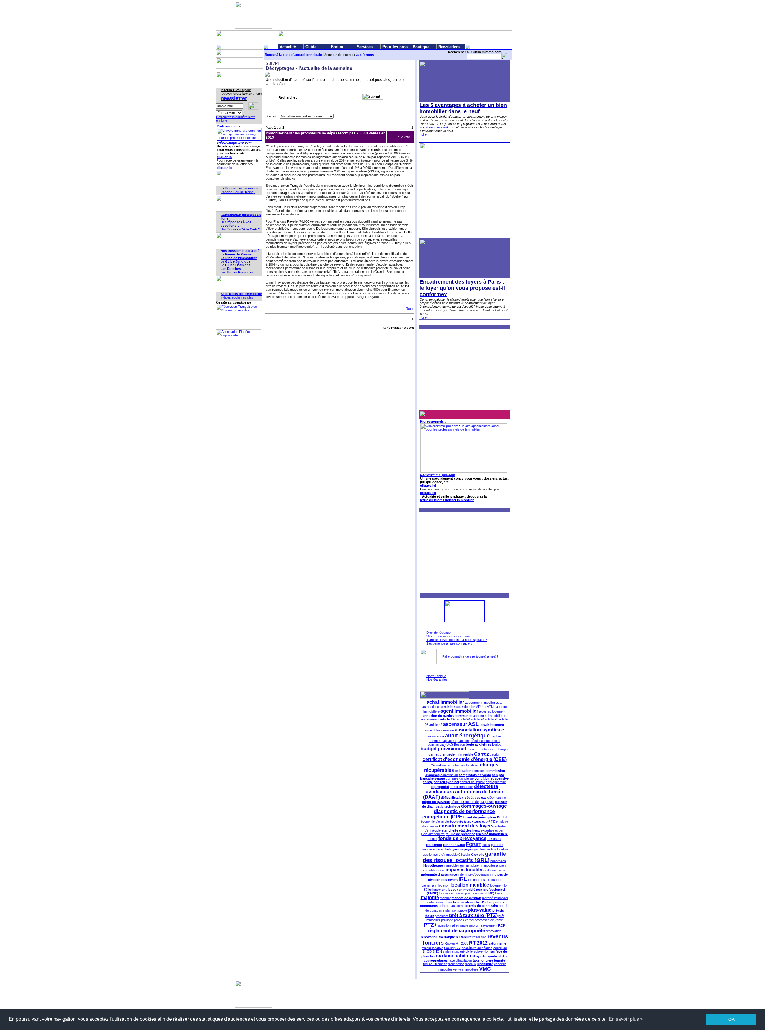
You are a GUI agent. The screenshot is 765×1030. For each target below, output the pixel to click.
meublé (430, 902)
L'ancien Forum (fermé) (238, 192)
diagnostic (487, 802)
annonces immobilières (489, 715)
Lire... (425, 134)
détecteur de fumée (465, 802)
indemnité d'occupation (474, 874)
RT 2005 (462, 943)
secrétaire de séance (477, 948)
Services (365, 47)
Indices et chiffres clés (237, 297)
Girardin (464, 854)
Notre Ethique (436, 676)
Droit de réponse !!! (440, 632)
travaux (470, 964)
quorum (474, 925)
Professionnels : (229, 126)
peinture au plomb (451, 905)
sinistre (448, 951)
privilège (447, 920)
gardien (479, 849)
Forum (337, 47)
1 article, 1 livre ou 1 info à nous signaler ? (456, 640)
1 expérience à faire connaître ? (449, 643)
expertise (487, 830)
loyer (498, 893)
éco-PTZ (488, 821)
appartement (430, 719)
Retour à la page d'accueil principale (293, 54)
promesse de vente (489, 920)
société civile (463, 951)
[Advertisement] (381, 15)
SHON (437, 951)
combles (478, 770)
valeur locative (432, 948)
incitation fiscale (494, 870)
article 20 (463, 719)
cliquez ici (224, 157)
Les (237, 272)
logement (496, 885)
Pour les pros (395, 47)
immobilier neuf (434, 870)
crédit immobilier (461, 787)
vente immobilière (465, 969)
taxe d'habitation (460, 960)
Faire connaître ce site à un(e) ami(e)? (470, 656)
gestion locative (497, 849)
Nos (240, 229)
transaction (456, 964)
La (236, 254)
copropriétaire (496, 782)
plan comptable (456, 910)
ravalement (489, 925)
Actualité (288, 47)
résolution (479, 937)
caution (495, 754)
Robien (450, 943)
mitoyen (441, 902)
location (443, 885)
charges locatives (466, 765)
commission (449, 775)
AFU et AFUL (485, 706)
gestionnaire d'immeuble (440, 854)
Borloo (496, 744)
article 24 (477, 719)
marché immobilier (495, 898)
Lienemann (429, 885)
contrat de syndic (472, 782)
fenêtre (439, 834)
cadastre (473, 749)
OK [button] (731, 1019)
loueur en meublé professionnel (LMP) (466, 893)
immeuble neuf (454, 865)
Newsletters (449, 47)
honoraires (498, 861)
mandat (445, 898)
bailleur (451, 741)
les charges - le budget (484, 879)
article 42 (435, 724)
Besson (459, 744)
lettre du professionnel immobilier (447, 500)
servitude (500, 948)
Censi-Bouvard (441, 765)
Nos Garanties (437, 679)
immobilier (473, 865)
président (442, 916)
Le (235, 261)
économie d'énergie (435, 821)
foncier (432, 839)
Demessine (497, 797)
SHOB (427, 951)
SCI (458, 948)
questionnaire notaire (453, 925)
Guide (310, 47)
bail (493, 736)
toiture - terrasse (435, 964)
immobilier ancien (493, 865)
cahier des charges (495, 749)
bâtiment (464, 741)
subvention (481, 951)
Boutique (421, 47)
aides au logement (492, 711)
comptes (452, 778)
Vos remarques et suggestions (448, 636)
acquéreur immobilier (480, 702)
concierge (466, 778)
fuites (486, 845)
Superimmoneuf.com (440, 127)
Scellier (449, 948)
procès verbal (464, 920)
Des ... (236, 223)
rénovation (493, 931)
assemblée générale (439, 730)
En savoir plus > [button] (626, 1019)
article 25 (491, 719)
